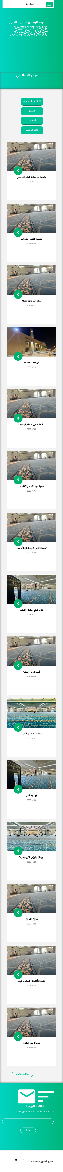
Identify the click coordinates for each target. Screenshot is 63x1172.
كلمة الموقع (32, 130)
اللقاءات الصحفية (32, 101)
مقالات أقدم (22, 1074)
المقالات (32, 120)
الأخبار (32, 110)
